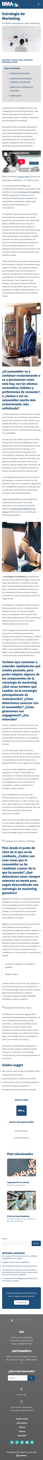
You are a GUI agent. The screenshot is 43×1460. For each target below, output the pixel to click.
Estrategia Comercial (21, 1219)
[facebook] (17, 1442)
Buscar (5, 1238)
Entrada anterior (21, 1131)
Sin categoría (11, 1219)
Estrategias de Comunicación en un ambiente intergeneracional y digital (19, 1257)
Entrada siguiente (21, 1137)
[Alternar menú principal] (38, 4)
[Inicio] (11, 4)
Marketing (35, 23)
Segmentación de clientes (18, 1182)
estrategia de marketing (29, 192)
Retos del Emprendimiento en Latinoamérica (19, 1266)
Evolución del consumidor (20, 73)
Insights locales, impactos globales (15, 1262)
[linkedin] (22, 1442)
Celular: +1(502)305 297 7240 (21, 1344)
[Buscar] (31, 1378)
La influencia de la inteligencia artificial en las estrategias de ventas (19, 1279)
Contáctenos (21, 1302)
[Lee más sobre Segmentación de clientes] (21, 1169)
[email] (32, 1442)
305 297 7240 (21, 1395)
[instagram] (12, 1442)
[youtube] (27, 1442)
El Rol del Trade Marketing (18, 1216)
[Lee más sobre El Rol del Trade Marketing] (21, 1202)
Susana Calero (24, 176)
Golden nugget (15, 95)
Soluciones (22, 1435)
